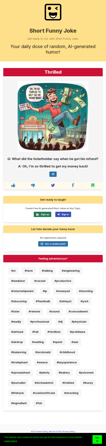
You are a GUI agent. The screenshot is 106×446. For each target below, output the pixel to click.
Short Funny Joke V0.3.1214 (49, 431)
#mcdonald (43, 352)
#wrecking (71, 393)
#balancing (18, 352)
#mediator (18, 281)
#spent (57, 342)
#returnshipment (22, 291)
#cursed (39, 281)
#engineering (71, 270)
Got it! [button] (97, 439)
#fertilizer (54, 332)
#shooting (86, 291)
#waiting (38, 342)
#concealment (78, 311)
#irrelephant (19, 362)
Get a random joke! (55, 243)
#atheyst (65, 301)
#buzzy (88, 382)
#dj (60, 321)
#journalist (18, 382)
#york (84, 301)
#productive (63, 281)
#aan (74, 342)
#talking (47, 270)
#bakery (64, 372)
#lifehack (17, 393)
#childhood (67, 352)
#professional (39, 321)
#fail (35, 332)
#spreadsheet (20, 372)
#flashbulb (43, 301)
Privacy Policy (69, 431)
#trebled (68, 382)
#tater (15, 311)
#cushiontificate (44, 393)
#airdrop (17, 342)
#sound (54, 311)
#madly (16, 321)
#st (13, 270)
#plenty (44, 372)
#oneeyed (63, 291)
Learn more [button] (10, 441)
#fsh (39, 403)
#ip (45, 291)
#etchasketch (44, 382)
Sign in (65, 214)
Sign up (45, 214)
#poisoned (86, 372)
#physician (79, 321)
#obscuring (19, 301)
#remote (34, 311)
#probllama (77, 332)
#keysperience (67, 362)
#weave (42, 362)
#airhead (17, 332)
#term (29, 270)
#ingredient (19, 403)
